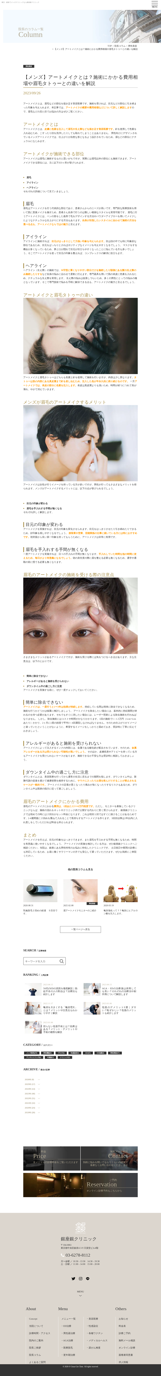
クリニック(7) (65, 1057)
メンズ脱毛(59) (31, 1053)
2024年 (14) (30, 1089)
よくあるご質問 (37, 1362)
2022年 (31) (30, 1098)
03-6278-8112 (78, 1255)
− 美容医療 (92, 1319)
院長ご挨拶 (35, 1347)
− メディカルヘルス (97, 1340)
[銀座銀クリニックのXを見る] (73, 1279)
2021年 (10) (30, 1103)
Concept (33, 1319)
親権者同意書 (126, 1355)
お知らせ (123, 1319)
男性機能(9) (47, 1053)
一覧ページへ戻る (80, 929)
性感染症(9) (75, 1053)
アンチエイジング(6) (33, 1057)
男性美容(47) (114, 1053)
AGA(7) (88, 1053)
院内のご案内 (36, 1340)
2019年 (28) (30, 1112)
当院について (36, 1326)
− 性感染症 (92, 1326)
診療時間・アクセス (39, 1333)
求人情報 (123, 1362)
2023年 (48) (30, 1094)
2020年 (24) (30, 1108)
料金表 (122, 1326)
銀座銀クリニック (79, 1238)
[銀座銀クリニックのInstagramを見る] (81, 1279)
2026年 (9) (29, 1079)
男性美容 (29, 66)
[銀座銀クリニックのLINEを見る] (88, 1279)
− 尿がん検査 (93, 1347)
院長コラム (35, 1355)
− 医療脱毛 (67, 1347)
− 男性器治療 (68, 1333)
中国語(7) (50, 1057)
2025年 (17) (30, 1084)
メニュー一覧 (68, 1319)
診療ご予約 (124, 1333)
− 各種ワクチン (95, 1333)
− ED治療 (66, 1326)
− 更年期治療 (68, 1355)
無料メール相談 (127, 1340)
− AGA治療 (67, 1340)
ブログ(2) (61, 1053)
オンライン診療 (127, 1347)
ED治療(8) (100, 1053)
